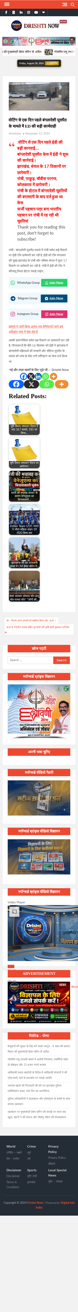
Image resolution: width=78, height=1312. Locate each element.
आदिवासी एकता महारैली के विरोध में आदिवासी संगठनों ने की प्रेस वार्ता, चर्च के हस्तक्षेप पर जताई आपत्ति (37, 1075)
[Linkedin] (38, 376)
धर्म (28, 1158)
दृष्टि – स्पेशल (55, 1181)
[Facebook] (23, 376)
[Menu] (6, 4)
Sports (32, 1170)
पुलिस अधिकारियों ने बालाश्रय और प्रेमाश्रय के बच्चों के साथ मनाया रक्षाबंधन (39, 1101)
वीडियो (51, 1164)
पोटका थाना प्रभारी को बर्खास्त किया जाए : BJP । (33, 620)
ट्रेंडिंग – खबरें (14, 1152)
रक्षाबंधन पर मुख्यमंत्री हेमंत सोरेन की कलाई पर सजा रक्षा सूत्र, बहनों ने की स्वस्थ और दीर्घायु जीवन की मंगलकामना (37, 1115)
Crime (31, 1146)
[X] (31, 376)
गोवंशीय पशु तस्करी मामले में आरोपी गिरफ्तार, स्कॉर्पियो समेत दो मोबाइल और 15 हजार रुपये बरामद (38, 1062)
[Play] (11, 966)
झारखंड (31, 1182)
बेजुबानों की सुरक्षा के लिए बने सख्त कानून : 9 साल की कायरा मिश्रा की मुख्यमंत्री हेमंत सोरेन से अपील (39, 1049)
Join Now (56, 282)
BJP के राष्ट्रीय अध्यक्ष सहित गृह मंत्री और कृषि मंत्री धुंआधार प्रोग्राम (38, 627)
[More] (53, 376)
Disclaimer (13, 1170)
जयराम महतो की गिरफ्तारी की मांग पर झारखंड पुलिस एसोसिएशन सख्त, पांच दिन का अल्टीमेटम (34, 1088)
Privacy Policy (53, 1149)
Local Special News (57, 1173)
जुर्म (29, 1152)
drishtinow (15, 133)
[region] (39, 711)
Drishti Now (35, 1202)
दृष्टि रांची (32, 1176)
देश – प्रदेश (12, 1158)
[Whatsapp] (45, 376)
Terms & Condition (12, 1185)
